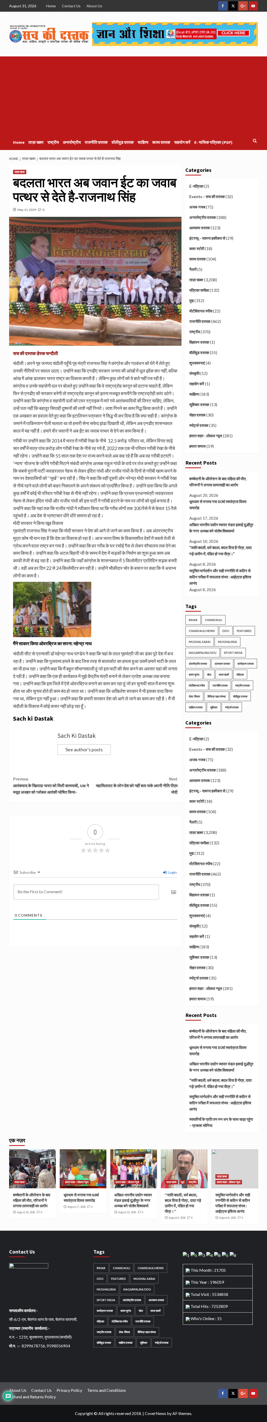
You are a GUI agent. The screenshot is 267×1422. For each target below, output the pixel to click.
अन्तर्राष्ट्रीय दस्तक (202, 217)
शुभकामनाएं (197, 363)
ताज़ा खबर (36, 142)
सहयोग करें (182, 142)
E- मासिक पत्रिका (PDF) (213, 142)
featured (244, 630)
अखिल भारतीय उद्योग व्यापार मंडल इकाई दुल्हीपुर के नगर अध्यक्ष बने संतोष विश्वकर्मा (221, 527)
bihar (193, 620)
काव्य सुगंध (194, 674)
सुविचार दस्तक (199, 404)
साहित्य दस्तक (196, 707)
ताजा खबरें (224, 674)
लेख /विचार (194, 696)
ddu (225, 630)
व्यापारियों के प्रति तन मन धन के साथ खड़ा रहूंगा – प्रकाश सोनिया (221, 1122)
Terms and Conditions (106, 1390)
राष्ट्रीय (53, 142)
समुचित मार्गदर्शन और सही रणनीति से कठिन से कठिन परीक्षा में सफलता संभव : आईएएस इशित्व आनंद (220, 576)
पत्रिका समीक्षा (199, 290)
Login (172, 872)
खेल (209, 674)
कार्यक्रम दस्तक (246, 663)
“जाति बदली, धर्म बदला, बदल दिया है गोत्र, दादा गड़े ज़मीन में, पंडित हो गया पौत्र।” (220, 550)
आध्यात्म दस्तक (199, 227)
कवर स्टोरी (196, 248)
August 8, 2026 (177, 1217)
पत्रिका (240, 674)
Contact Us (71, 6)
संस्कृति (194, 373)
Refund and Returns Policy (32, 1396)
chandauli (213, 620)
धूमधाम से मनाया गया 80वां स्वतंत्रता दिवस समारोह (217, 504)
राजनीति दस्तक (96, 142)
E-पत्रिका (196, 186)
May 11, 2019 (26, 210)
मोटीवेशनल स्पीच (200, 311)
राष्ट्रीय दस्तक (242, 685)
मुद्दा (191, 300)
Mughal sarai (199, 641)
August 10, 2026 (127, 1212)
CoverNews (155, 1413)
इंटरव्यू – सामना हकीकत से (207, 238)
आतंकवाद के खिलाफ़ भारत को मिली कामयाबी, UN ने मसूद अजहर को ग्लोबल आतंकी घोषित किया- (51, 785)
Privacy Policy (69, 1390)
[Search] (255, 141)
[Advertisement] (133, 95)
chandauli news (202, 630)
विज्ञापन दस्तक (199, 342)
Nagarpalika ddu (202, 652)
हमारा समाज (197, 446)
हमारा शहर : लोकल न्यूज (205, 435)
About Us (94, 6)
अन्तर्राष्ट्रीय (72, 142)
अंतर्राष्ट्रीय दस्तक (198, 663)
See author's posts (84, 749)
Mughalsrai (227, 641)
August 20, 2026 (26, 1212)
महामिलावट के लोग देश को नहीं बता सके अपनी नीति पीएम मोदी (137, 785)
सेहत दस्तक (197, 415)
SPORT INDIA (233, 652)
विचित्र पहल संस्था (217, 696)
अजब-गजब (197, 207)
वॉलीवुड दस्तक (123, 142)
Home (51, 6)
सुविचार (213, 707)
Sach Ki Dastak (76, 736)
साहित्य (143, 142)
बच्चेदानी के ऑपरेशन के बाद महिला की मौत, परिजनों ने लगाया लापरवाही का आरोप (217, 481)
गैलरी (193, 269)
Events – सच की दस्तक (207, 196)
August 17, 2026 (77, 1207)
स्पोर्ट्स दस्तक (198, 425)
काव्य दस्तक (161, 142)
